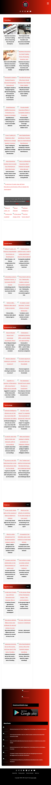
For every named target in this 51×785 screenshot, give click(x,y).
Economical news (10, 327)
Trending (7, 20)
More (28, 20)
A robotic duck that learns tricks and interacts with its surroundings (10, 450)
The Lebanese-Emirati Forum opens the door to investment (24, 393)
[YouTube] (30, 11)
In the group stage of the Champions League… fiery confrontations (24, 605)
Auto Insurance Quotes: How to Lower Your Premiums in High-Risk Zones (10, 174)
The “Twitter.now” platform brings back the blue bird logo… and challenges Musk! (24, 473)
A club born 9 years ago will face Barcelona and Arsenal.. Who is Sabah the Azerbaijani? (10, 607)
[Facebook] (22, 11)
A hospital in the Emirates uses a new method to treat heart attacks (24, 547)
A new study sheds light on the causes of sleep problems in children (10, 523)
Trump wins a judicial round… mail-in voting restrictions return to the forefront (24, 263)
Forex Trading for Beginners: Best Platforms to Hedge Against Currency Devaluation (10, 149)
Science (7, 505)
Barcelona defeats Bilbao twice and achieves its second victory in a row (10, 633)
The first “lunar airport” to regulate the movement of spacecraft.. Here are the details (24, 425)
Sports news (8, 587)
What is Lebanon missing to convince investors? (10, 371)
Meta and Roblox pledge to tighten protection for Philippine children (24, 450)
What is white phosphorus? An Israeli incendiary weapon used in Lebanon (10, 548)
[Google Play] (24, 770)
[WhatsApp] (20, 11)
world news (8, 243)
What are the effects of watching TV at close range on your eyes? (24, 523)
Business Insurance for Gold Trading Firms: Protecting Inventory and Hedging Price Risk (24, 65)
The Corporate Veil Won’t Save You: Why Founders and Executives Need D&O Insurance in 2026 (24, 39)
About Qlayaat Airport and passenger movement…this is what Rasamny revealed (10, 347)
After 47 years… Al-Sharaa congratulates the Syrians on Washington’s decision (10, 264)
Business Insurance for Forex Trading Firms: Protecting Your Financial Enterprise (10, 39)
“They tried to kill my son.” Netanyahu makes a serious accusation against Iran (24, 291)
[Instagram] (25, 11)
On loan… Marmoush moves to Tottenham (24, 631)
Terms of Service (29, 773)
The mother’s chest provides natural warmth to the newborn (24, 573)
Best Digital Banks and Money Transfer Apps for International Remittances (24, 148)
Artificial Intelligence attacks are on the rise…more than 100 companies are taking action (10, 425)
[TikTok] (29, 770)
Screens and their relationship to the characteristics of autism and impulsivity (10, 574)
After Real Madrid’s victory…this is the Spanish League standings (24, 657)
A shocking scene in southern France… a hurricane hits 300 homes (10, 290)
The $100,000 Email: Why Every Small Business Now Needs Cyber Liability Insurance (24, 91)
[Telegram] (26, 770)
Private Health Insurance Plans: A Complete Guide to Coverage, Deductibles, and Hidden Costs (24, 122)
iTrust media (33, 778)
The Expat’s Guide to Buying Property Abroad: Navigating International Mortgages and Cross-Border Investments (10, 93)
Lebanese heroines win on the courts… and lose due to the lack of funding (10, 657)
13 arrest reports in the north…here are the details (24, 371)
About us (37, 773)
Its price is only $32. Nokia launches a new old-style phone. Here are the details (10, 473)
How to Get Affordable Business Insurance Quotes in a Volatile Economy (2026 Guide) (10, 65)
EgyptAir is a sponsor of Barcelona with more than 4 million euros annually (10, 394)
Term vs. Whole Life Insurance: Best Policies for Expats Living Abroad (24, 174)
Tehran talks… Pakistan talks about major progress (10, 315)
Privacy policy (21, 773)
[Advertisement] (17, 231)
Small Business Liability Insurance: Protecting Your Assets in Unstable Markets (10, 121)
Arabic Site (14, 773)
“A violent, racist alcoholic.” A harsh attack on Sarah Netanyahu (24, 316)
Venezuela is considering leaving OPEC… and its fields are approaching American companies (24, 347)
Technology (8, 405)
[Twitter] (27, 11)
